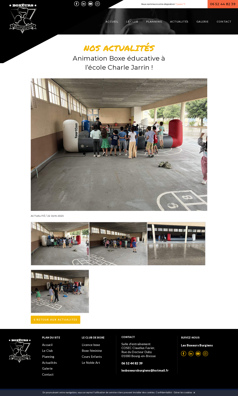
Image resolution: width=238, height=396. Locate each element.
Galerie (203, 21)
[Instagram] (97, 3)
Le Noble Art (91, 362)
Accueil (112, 21)
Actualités (179, 21)
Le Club (132, 21)
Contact (224, 21)
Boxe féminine (92, 350)
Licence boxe (91, 345)
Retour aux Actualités (56, 319)
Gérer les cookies (183, 392)
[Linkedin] (83, 3)
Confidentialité (164, 392)
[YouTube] (90, 3)
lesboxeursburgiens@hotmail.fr (145, 370)
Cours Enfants (92, 356)
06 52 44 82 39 (223, 4)
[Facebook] (76, 3)
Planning (154, 21)
